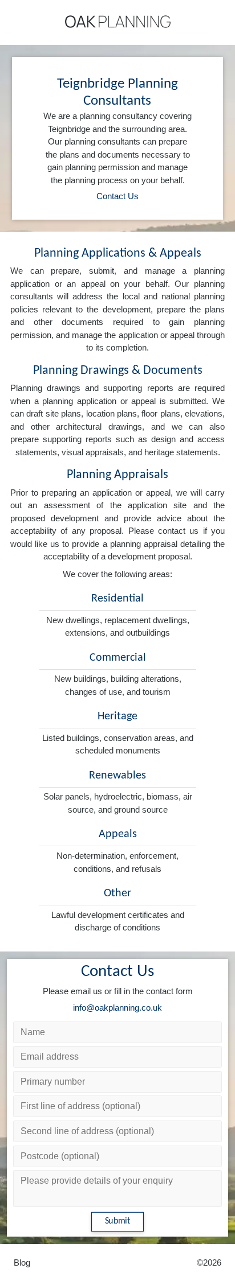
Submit (118, 1221)
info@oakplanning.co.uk (117, 1007)
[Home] (118, 21)
